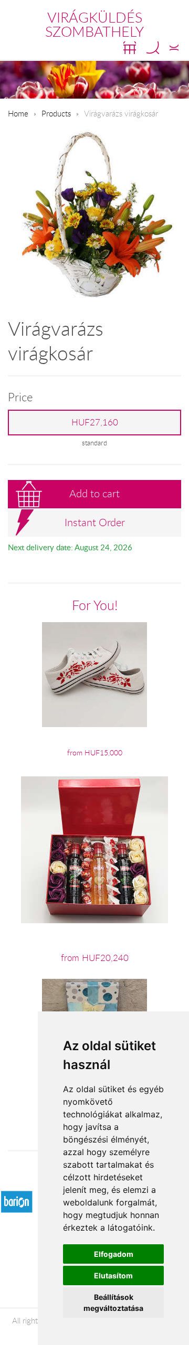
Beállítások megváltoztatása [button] (113, 1302)
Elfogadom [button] (113, 1254)
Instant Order (95, 522)
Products (56, 113)
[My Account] (174, 47)
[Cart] (129, 47)
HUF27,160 (94, 422)
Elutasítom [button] (113, 1275)
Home (18, 113)
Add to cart (94, 493)
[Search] (152, 47)
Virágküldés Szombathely (94, 24)
